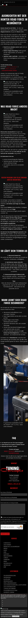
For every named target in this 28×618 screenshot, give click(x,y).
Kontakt (6, 554)
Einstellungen (15, 616)
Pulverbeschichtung (10, 590)
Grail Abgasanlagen (10, 583)
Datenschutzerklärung (19, 523)
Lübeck (6, 557)
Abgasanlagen (8, 581)
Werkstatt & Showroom (11, 546)
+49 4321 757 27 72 (9, 2)
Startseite (7, 542)
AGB (5, 567)
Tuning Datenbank (10, 588)
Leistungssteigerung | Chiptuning (15, 584)
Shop (5, 550)
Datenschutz (8, 563)
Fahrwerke (7, 577)
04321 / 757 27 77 (12, 66)
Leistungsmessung (10, 586)
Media (5, 548)
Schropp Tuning (9, 592)
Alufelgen (7, 579)
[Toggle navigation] (1, 5)
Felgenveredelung (10, 575)
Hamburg (7, 559)
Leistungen (7, 544)
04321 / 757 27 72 (10, 68)
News (5, 561)
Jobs (5, 552)
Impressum (7, 565)
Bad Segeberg (8, 555)
